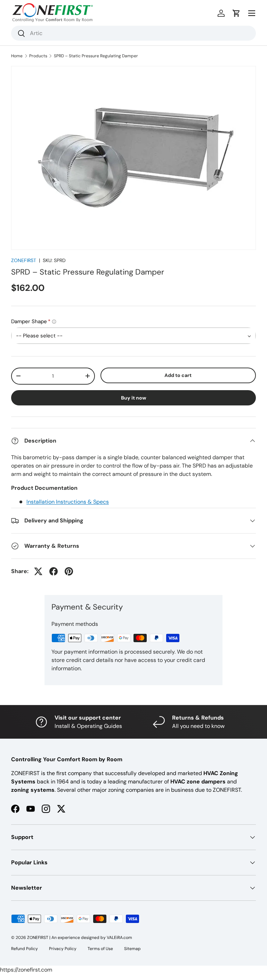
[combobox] (133, 33)
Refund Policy (24, 948)
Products (38, 56)
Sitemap (132, 948)
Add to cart (178, 375)
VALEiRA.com (119, 937)
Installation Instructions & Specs (67, 501)
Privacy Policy (62, 948)
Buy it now (133, 398)
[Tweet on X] (38, 571)
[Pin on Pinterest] (68, 571)
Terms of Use (100, 948)
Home (17, 56)
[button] (236, 13)
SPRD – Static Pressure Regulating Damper (96, 56)
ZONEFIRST (23, 260)
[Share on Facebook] (53, 571)
